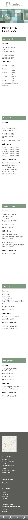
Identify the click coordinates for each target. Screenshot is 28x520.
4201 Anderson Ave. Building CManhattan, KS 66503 (8, 463)
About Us (5, 494)
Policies (4, 509)
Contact (4, 498)
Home (4, 492)
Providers (5, 496)
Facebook (6, 483)
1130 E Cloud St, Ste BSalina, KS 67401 (8, 471)
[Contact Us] (9, 444)
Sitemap (4, 511)
